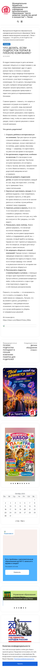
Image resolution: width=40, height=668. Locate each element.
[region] (20, 655)
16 (5, 509)
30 (5, 516)
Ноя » (23, 521)
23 (5, 513)
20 (25, 509)
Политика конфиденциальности (24, 659)
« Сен (17, 521)
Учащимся (7, 44)
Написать (17, 572)
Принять (20, 664)
